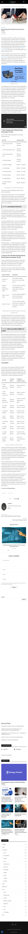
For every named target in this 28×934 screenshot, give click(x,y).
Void (14, 915)
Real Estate (15, 869)
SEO (15, 909)
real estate (10, 493)
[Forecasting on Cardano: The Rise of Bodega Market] (14, 772)
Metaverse (15, 903)
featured (4, 493)
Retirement (14, 886)
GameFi (15, 898)
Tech (14, 889)
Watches (15, 881)
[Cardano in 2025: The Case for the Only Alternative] (7, 808)
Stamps (15, 872)
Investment (3, 27)
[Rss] (15, 924)
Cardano (14, 844)
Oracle (4, 32)
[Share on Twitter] (15, 498)
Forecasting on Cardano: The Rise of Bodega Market (12, 726)
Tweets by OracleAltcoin (6, 755)
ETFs (15, 861)
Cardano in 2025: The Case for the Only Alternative (12, 737)
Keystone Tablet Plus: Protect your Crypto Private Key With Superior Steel (21, 831)
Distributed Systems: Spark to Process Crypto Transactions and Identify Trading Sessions (7, 831)
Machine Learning (15, 900)
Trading (15, 878)
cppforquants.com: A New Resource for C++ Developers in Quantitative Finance (21, 799)
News (14, 883)
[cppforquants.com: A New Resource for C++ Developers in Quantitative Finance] (21, 791)
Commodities (15, 855)
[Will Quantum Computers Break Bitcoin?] (21, 808)
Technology (15, 912)
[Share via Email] (18, 498)
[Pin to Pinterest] (16, 498)
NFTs (15, 906)
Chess (14, 847)
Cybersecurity (15, 895)
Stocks (15, 875)
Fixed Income (15, 864)
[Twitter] (12, 924)
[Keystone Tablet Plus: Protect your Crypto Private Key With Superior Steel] (21, 824)
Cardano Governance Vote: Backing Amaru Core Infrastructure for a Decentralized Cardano (11, 729)
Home (2, 6)
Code (15, 892)
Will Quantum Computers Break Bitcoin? (9, 739)
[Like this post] (11, 498)
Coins (15, 852)
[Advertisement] (14, 662)
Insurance (15, 867)
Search (2, 597)
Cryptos (15, 858)
